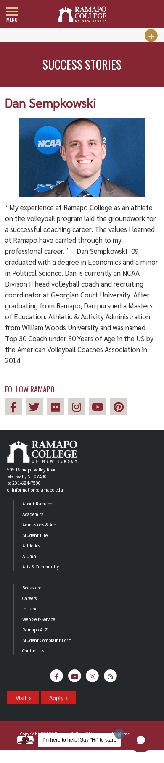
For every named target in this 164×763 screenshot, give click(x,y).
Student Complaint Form (47, 640)
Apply (57, 697)
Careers (29, 598)
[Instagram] (93, 678)
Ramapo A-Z (35, 629)
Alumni (29, 556)
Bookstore (31, 587)
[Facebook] (57, 678)
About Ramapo (37, 503)
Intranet (30, 608)
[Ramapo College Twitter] (36, 408)
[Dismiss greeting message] (119, 734)
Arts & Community (40, 566)
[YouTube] (74, 678)
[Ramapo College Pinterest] (120, 408)
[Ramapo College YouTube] (99, 408)
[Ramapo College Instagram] (78, 408)
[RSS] (110, 678)
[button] (140, 739)
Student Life (35, 535)
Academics (32, 514)
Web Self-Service (38, 619)
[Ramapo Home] (82, 14)
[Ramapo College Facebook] (15, 408)
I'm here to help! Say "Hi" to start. (79, 739)
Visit (22, 697)
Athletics (31, 545)
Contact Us (33, 650)
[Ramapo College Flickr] (57, 408)
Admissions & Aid (39, 524)
